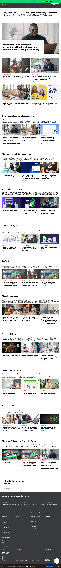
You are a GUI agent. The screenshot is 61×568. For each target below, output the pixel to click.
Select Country (20, 549)
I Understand (49, 566)
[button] (30, 38)
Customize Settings (56, 566)
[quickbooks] (5, 4)
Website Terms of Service (33, 564)
